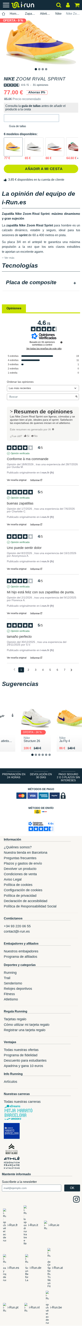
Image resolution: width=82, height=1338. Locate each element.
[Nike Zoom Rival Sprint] (13, 146)
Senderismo (13, 983)
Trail (7, 978)
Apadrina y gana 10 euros (23, 1066)
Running (10, 973)
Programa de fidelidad (20, 1055)
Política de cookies (18, 885)
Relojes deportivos (18, 989)
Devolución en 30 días (41, 776)
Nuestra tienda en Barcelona (25, 852)
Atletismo (45, 13)
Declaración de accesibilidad (25, 901)
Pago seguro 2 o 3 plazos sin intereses (68, 777)
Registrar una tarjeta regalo (24, 1030)
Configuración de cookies (23, 890)
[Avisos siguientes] (71, 670)
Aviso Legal (13, 879)
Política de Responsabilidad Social (30, 906)
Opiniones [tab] (13, 308)
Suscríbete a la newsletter (19, 1181)
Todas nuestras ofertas (21, 1050)
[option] (41, 42)
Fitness (9, 994)
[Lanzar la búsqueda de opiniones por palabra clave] (76, 397)
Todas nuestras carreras (22, 1102)
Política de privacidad (20, 896)
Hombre (15, 13)
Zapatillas (30, 13)
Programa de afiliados (20, 957)
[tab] (41, 283)
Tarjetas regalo (15, 1019)
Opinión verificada (20, 453)
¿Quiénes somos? (18, 847)
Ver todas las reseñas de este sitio (44, 348)
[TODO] (53, 429)
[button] (31, 118)
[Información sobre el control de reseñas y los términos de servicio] (61, 342)
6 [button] (52, 757)
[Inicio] (3, 14)
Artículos (10, 1082)
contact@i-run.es (17, 931)
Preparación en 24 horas (13, 776)
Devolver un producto (20, 869)
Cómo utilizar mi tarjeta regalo (26, 1025)
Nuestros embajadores (21, 951)
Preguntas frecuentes (20, 858)
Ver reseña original (17, 480)
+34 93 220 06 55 (17, 926)
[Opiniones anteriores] (14, 669)
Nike (58, 13)
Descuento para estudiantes (25, 1060)
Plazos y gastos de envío (23, 863)
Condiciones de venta (20, 874)
